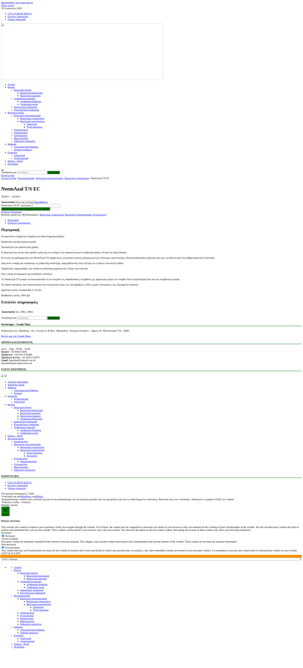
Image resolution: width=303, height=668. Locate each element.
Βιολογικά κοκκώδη (30, 95)
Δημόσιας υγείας (16, 384)
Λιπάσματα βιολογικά (31, 419)
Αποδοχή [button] (25, 502)
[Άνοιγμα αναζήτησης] (2, 170)
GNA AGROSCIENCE (20, 13)
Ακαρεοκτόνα (21, 129)
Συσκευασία (8, 202)
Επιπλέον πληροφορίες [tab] (19, 223)
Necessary (10, 536)
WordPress (26, 496)
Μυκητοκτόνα (21, 138)
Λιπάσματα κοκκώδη (24, 98)
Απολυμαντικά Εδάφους (26, 147)
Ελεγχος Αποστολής (18, 16)
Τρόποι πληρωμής (17, 19)
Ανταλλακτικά (21, 158)
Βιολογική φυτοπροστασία (27, 115)
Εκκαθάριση (41, 202)
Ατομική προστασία (18, 382)
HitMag (39, 496)
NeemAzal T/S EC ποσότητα (15, 205)
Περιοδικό (13, 164)
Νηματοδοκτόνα (28, 461)
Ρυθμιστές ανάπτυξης (24, 141)
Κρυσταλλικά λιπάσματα (26, 110)
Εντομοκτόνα (20, 132)
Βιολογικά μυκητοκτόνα (32, 121)
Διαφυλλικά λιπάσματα (25, 107)
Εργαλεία (12, 152)
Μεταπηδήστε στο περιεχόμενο (17, 2)
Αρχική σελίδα (8, 178)
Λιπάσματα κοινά (29, 104)
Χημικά (18, 393)
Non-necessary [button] (8, 544)
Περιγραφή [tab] (13, 220)
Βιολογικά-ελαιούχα (30, 416)
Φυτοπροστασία (16, 112)
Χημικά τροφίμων (23, 149)
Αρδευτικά (19, 155)
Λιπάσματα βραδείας (30, 101)
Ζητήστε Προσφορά (11, 212)
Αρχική (11, 84)
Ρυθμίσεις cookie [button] (10, 502)
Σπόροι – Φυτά (15, 161)
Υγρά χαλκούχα (34, 127)
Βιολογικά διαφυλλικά (31, 93)
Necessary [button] (6, 532)
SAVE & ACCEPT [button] (11, 553)
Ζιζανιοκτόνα (20, 135)
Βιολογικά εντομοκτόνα (32, 118)
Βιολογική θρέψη (22, 90)
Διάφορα (12, 144)
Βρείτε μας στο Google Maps (16, 336)
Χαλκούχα (32, 124)
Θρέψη (11, 87)
